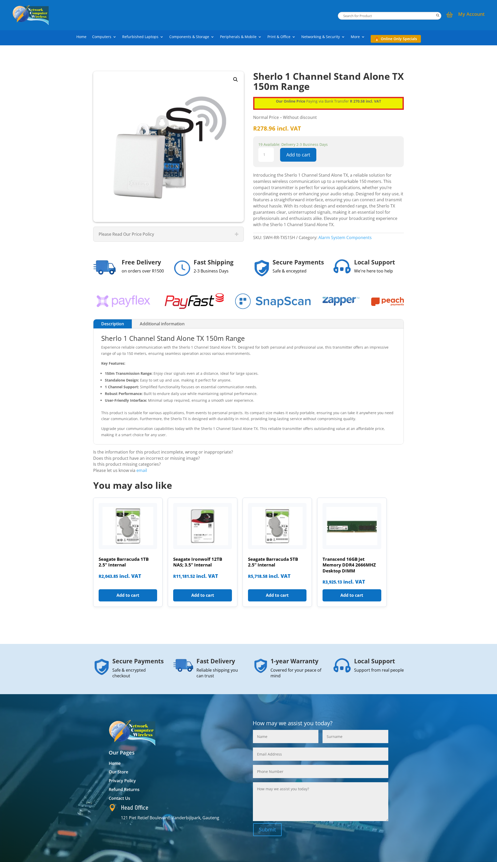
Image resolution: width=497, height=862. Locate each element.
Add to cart (298, 155)
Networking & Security (320, 37)
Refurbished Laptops (140, 37)
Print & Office (278, 37)
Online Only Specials (399, 38)
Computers (101, 37)
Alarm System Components (345, 237)
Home (81, 37)
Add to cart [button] (127, 595)
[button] (235, 79)
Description (112, 324)
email (141, 470)
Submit (267, 829)
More (355, 37)
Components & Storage (189, 37)
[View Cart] (450, 15)
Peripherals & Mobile (238, 37)
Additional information (162, 324)
